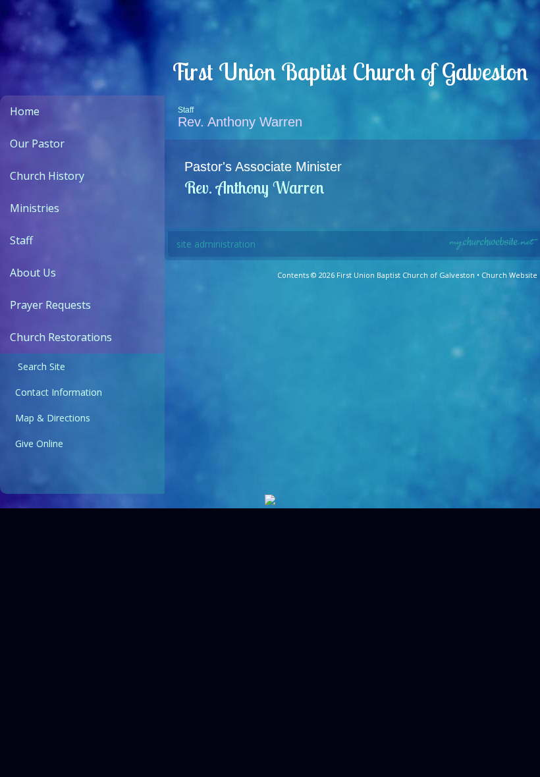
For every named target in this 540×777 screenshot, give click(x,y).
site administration (216, 244)
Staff (21, 240)
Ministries (34, 208)
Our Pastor (37, 143)
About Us (33, 272)
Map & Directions (50, 418)
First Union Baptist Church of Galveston (349, 71)
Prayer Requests (50, 305)
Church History (47, 176)
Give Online (36, 443)
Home (25, 111)
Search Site (37, 366)
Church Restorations (61, 337)
